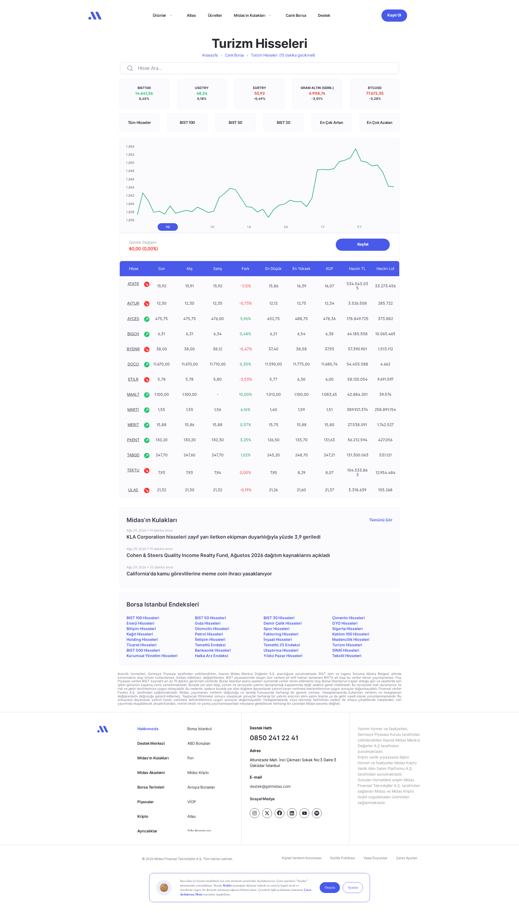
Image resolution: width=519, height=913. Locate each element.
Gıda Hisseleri (208, 623)
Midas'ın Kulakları (153, 758)
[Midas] (94, 15)
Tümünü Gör (380, 520)
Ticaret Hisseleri (142, 644)
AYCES (133, 318)
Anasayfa (210, 55)
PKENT (133, 439)
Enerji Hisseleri (140, 623)
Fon (190, 758)
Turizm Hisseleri (283, 55)
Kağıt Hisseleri (140, 634)
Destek (324, 15)
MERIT (133, 424)
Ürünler (159, 15)
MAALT (133, 394)
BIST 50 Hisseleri (210, 617)
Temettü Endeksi (210, 644)
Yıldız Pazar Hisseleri (283, 655)
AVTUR (133, 303)
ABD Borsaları (198, 743)
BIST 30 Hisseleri (279, 617)
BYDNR (133, 349)
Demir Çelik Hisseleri (283, 623)
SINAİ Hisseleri (345, 650)
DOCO (133, 364)
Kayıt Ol (394, 15)
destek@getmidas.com (270, 786)
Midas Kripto (198, 772)
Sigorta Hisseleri (347, 628)
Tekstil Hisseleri (346, 655)
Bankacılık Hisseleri (213, 650)
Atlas (191, 15)
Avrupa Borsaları (201, 787)
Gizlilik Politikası (342, 858)
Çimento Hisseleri (348, 617)
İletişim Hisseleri (210, 639)
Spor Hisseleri (277, 628)
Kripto (142, 816)
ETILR (133, 379)
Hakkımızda (147, 728)
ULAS (133, 489)
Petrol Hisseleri (209, 634)
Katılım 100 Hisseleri (350, 634)
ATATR (133, 283)
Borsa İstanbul (199, 728)
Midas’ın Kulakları (249, 15)
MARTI (133, 409)
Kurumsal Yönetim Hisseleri (152, 655)
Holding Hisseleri (142, 639)
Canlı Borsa (296, 15)
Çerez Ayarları (406, 858)
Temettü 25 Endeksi (282, 644)
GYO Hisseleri (345, 623)
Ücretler (215, 15)
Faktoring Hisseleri (281, 634)
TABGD (133, 455)
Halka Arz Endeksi (211, 655)
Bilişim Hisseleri (141, 628)
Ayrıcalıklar (147, 831)
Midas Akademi (151, 772)
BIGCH (133, 333)
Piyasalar (145, 801)
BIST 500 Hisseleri (143, 650)
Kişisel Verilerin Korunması (301, 858)
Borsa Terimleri (150, 787)
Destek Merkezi (151, 743)
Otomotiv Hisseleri (212, 628)
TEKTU (133, 470)
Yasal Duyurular (375, 858)
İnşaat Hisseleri (278, 639)
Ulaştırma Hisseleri (281, 650)
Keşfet (362, 244)
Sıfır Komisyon (199, 831)
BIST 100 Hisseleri (143, 617)
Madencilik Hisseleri (351, 639)
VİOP (191, 801)
